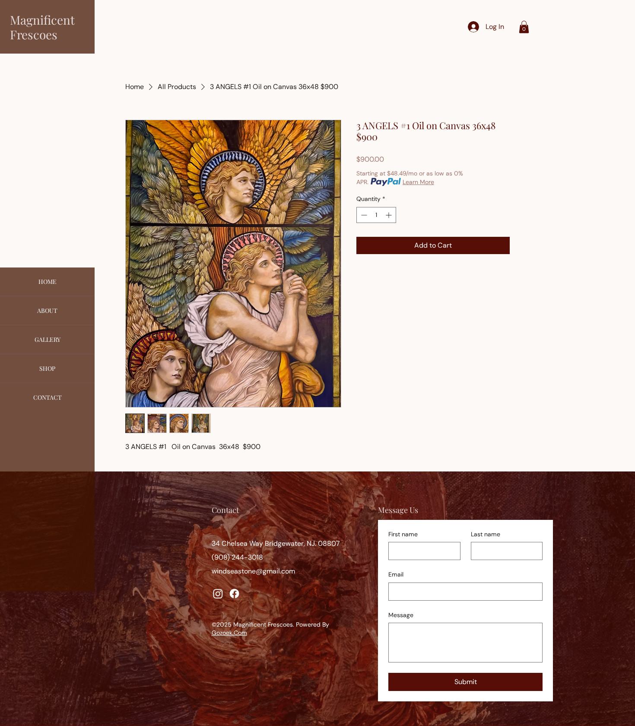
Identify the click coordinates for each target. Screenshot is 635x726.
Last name (485, 534)
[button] (524, 27)
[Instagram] (218, 593)
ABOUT (47, 310)
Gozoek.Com (229, 633)
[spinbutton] (376, 215)
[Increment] (389, 215)
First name (403, 534)
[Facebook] (234, 593)
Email (395, 574)
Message (400, 615)
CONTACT (47, 397)
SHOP (47, 368)
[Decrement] (363, 215)
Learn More (418, 182)
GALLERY (47, 339)
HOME (47, 281)
